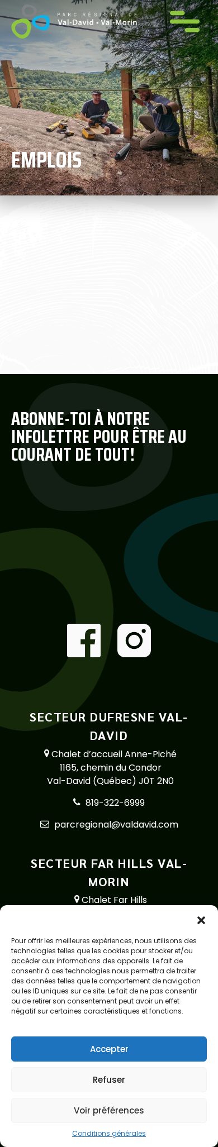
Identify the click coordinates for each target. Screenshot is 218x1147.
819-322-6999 (115, 802)
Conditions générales (109, 1133)
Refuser (109, 1080)
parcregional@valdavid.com (116, 824)
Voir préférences (109, 1110)
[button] (201, 919)
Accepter (109, 1049)
